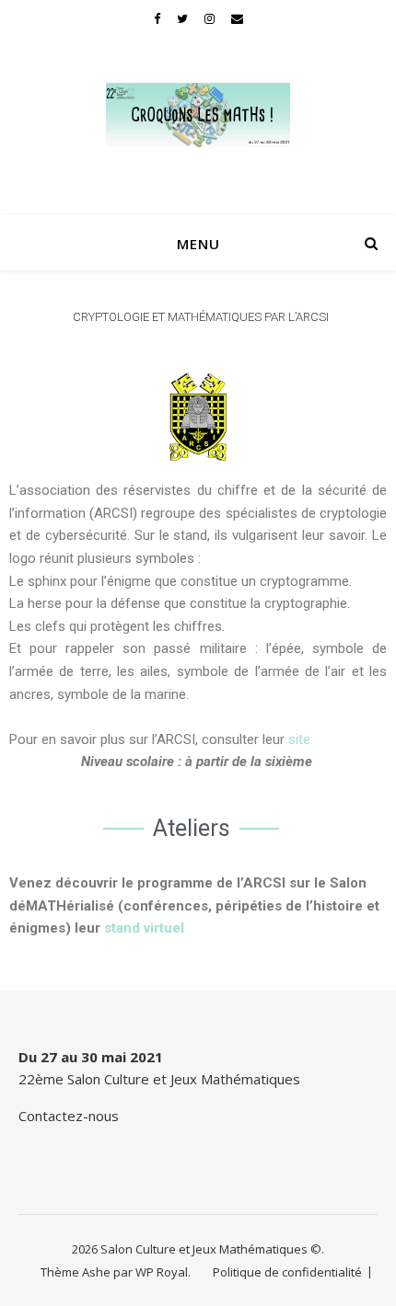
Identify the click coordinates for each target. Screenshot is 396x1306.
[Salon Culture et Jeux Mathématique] (198, 115)
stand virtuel (144, 928)
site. (301, 739)
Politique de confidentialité (287, 1272)
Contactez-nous (68, 1115)
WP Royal (161, 1272)
